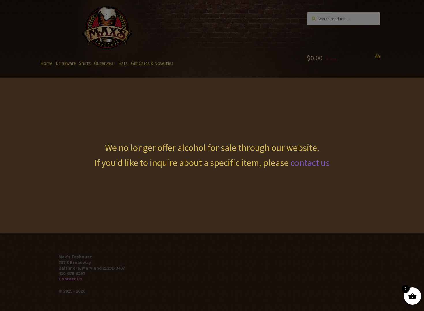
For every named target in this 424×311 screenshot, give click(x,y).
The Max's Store (73, 17)
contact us (310, 162)
